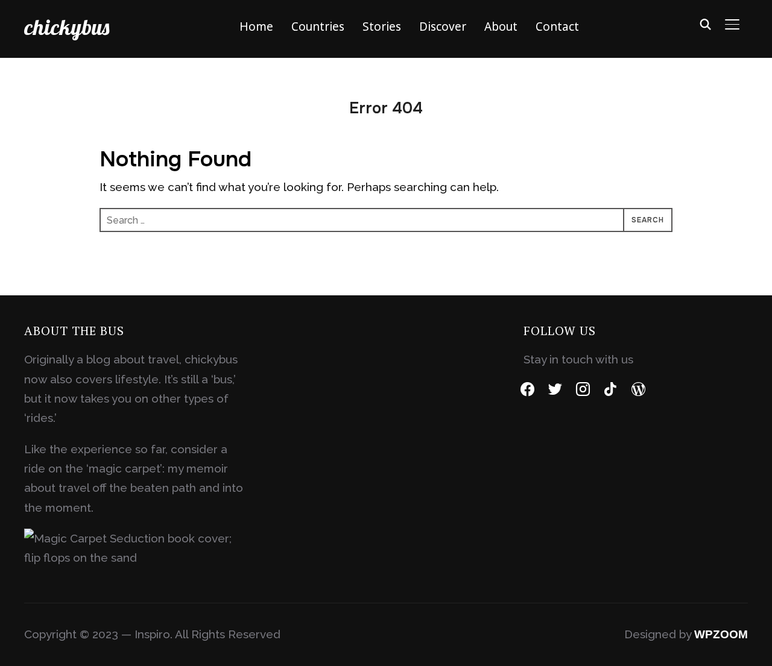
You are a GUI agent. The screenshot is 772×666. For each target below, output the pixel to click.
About (500, 26)
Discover (442, 26)
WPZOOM (721, 634)
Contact (557, 26)
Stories (381, 26)
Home (256, 26)
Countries (317, 26)
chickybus (66, 26)
